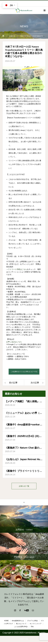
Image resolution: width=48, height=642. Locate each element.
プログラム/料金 (32, 621)
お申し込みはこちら (14, 342)
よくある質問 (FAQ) (20, 626)
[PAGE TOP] (24, 502)
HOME (6, 621)
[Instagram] (15, 610)
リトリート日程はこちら (17, 269)
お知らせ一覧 (24, 486)
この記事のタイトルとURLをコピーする (24, 371)
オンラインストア (35, 623)
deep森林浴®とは (18, 621)
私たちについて (21, 623)
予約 (32, 626)
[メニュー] (44, 10)
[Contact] (33, 610)
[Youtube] (26, 610)
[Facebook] (20, 610)
